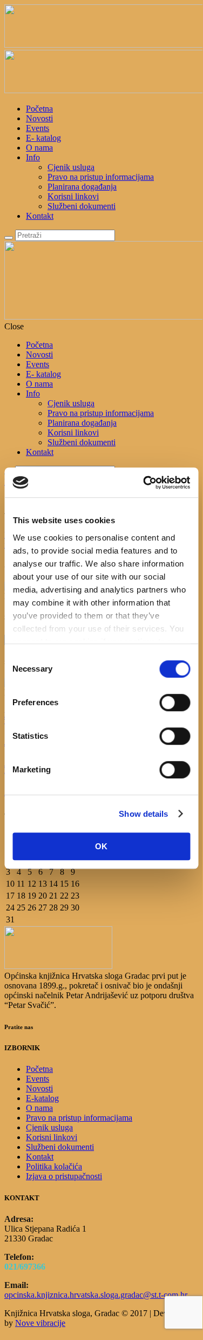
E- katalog (43, 137)
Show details (143, 813)
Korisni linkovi (73, 196)
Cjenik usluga (71, 167)
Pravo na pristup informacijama (101, 176)
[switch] (174, 702)
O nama (39, 147)
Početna (39, 108)
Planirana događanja (82, 186)
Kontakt (39, 215)
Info (33, 157)
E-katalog (42, 1098)
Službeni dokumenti (82, 206)
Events (37, 128)
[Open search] (8, 237)
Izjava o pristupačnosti (64, 1176)
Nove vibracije (40, 1323)
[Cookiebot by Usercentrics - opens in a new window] (144, 483)
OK (101, 846)
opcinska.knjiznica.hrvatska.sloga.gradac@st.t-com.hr (95, 1294)
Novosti (39, 118)
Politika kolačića (54, 1166)
